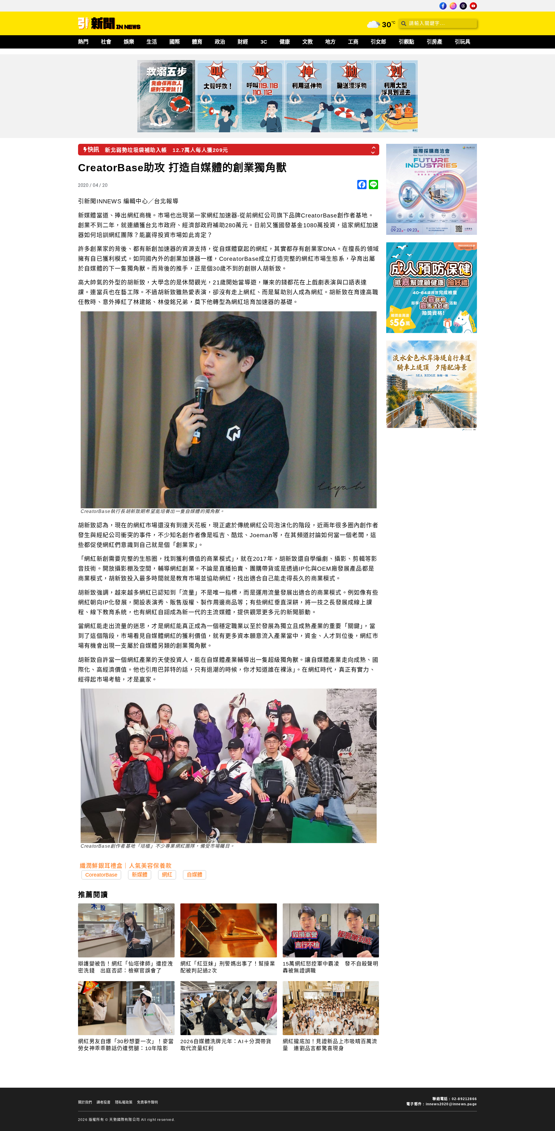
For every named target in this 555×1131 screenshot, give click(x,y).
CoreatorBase (101, 875)
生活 (152, 42)
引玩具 (462, 42)
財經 (243, 42)
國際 (174, 42)
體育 (197, 42)
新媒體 (139, 875)
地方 (330, 42)
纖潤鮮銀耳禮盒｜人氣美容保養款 (126, 866)
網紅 (167, 875)
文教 (307, 42)
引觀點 (406, 42)
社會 (106, 42)
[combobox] (437, 23)
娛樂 (129, 42)
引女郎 (378, 42)
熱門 (83, 42)
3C (263, 42)
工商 (353, 42)
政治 (220, 42)
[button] (374, 146)
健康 (285, 42)
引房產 (434, 42)
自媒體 (194, 875)
